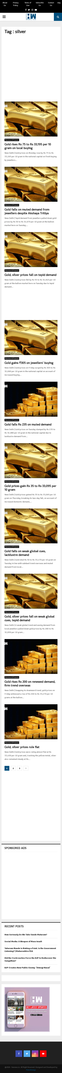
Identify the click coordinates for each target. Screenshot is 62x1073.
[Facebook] (18, 1053)
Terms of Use (28, 4)
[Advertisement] (31, 68)
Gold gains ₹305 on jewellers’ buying (29, 363)
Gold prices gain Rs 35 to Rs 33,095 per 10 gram (30, 488)
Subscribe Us (40, 4)
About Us (5, 4)
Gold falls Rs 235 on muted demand (28, 424)
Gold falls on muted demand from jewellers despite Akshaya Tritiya (27, 211)
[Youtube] (43, 1053)
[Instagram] (35, 1053)
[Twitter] (27, 1053)
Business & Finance (11, 140)
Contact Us (51, 4)
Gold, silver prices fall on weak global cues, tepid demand (29, 618)
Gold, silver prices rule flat (22, 747)
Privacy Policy (16, 4)
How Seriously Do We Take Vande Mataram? (26, 934)
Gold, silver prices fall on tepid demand (30, 275)
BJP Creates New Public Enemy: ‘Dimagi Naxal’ (27, 967)
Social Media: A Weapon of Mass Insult (23, 941)
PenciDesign (31, 1070)
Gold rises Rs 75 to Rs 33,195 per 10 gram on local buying (28, 146)
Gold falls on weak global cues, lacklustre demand (25, 553)
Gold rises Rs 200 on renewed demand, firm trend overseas (30, 683)
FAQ (58, 3)
